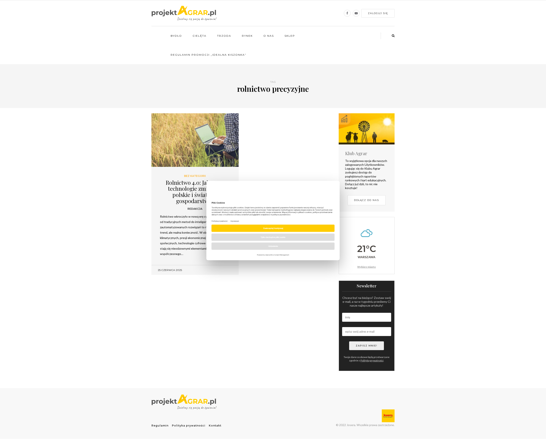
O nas (268, 35)
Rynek (247, 35)
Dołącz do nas (366, 200)
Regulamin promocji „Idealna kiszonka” (208, 54)
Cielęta (199, 35)
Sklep (290, 35)
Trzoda (224, 35)
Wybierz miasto (366, 266)
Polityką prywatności (371, 360)
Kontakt (215, 425)
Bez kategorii (195, 176)
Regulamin (159, 425)
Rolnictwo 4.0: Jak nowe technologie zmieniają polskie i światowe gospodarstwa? (195, 192)
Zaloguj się (378, 13)
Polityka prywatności (188, 425)
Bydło (176, 35)
